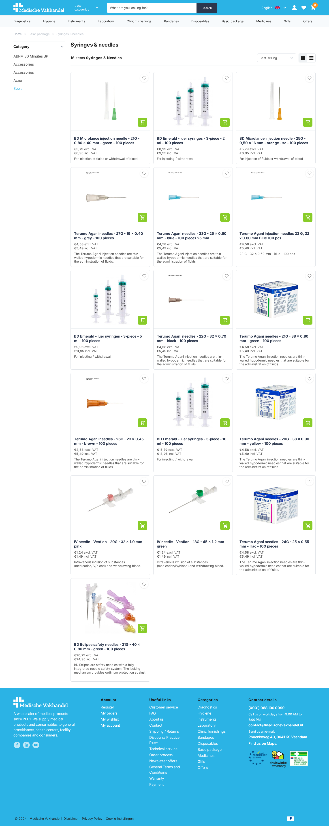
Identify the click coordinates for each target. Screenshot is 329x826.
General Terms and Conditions (164, 770)
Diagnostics (21, 21)
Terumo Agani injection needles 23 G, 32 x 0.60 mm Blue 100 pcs (274, 235)
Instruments (76, 21)
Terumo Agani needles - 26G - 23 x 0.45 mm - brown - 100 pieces (109, 441)
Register (107, 707)
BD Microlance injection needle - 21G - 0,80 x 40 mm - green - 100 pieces (106, 140)
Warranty (156, 778)
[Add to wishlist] (144, 78)
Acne (17, 80)
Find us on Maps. (262, 743)
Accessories (23, 64)
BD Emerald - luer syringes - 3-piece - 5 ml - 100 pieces (108, 338)
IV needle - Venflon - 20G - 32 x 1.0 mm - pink (109, 543)
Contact (155, 725)
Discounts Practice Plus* (164, 740)
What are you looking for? (128, 8)
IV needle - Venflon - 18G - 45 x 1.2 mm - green (192, 543)
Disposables (200, 21)
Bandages (171, 21)
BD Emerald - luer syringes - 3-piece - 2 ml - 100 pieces (191, 140)
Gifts (201, 761)
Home (17, 34)
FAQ (152, 713)
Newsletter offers (163, 761)
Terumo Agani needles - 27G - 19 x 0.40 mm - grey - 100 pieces (108, 235)
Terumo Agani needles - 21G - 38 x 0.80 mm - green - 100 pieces (273, 338)
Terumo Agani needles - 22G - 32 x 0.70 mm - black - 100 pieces (191, 338)
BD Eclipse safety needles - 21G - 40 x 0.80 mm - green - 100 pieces (107, 646)
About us (156, 719)
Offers (203, 767)
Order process (161, 755)
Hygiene (49, 21)
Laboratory (106, 21)
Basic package (233, 21)
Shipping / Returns (164, 731)
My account (110, 725)
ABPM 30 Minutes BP (30, 56)
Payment (156, 784)
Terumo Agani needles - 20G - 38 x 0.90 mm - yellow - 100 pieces (274, 441)
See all (18, 88)
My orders (109, 713)
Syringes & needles (69, 34)
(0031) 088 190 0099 (266, 708)
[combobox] (152, 8)
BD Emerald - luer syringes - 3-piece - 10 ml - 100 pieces (191, 441)
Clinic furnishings (139, 21)
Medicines (263, 21)
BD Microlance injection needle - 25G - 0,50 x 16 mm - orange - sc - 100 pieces (273, 140)
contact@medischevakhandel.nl (275, 725)
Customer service (163, 707)
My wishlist (110, 719)
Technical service (163, 749)
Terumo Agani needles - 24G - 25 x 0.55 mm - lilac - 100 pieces (274, 543)
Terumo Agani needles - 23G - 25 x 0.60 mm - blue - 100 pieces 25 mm (191, 235)
